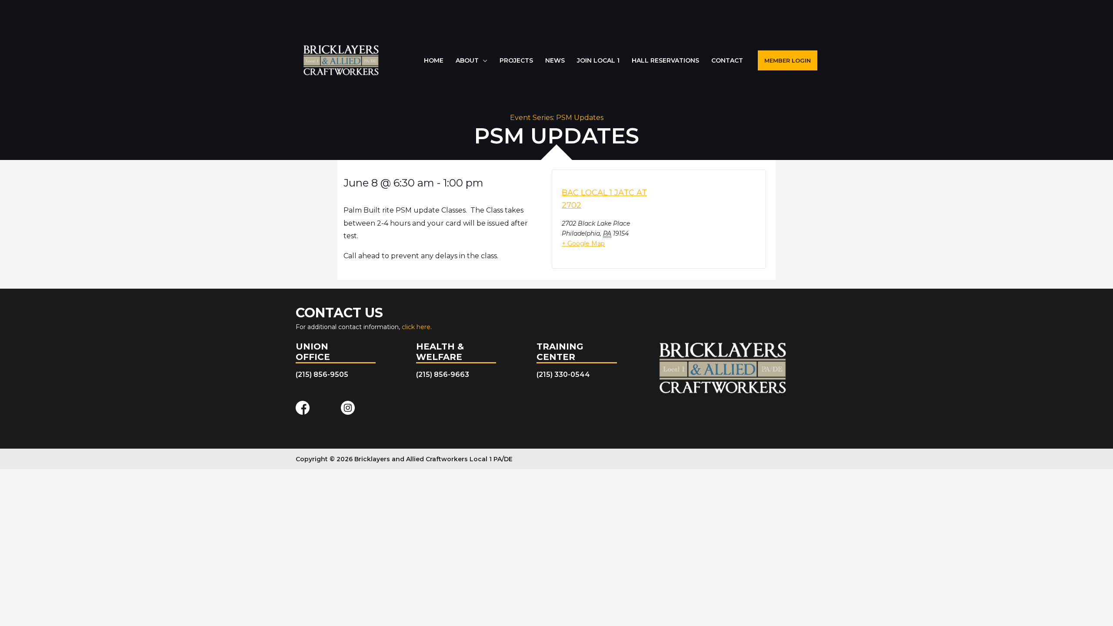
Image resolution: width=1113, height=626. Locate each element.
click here (416, 327)
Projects (516, 60)
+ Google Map (583, 243)
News (555, 60)
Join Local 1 (598, 60)
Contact (727, 60)
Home (433, 60)
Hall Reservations (665, 60)
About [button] (467, 60)
